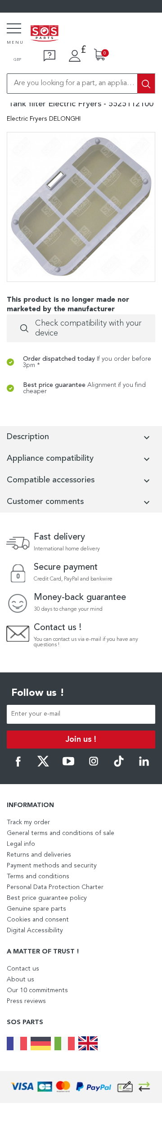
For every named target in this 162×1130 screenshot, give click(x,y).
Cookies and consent (38, 920)
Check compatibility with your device (88, 328)
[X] (43, 765)
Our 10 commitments (37, 990)
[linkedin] (144, 765)
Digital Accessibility (35, 930)
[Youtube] (68, 765)
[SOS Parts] (44, 34)
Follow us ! (37, 693)
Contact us (23, 969)
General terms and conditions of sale (60, 833)
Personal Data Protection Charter (55, 887)
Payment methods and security (52, 865)
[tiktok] (119, 765)
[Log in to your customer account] (75, 56)
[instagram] (93, 765)
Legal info (21, 844)
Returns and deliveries (39, 855)
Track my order (28, 822)
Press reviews (26, 1001)
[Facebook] (18, 765)
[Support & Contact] (49, 56)
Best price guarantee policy (47, 898)
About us (20, 979)
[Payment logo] (81, 1087)
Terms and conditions (38, 876)
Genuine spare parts (36, 909)
